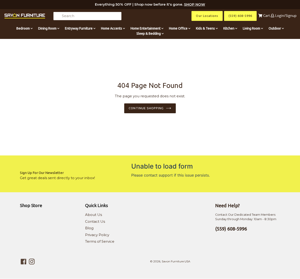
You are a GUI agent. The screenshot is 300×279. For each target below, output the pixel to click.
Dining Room (47, 28)
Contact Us (95, 221)
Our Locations (207, 15)
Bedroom (23, 28)
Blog (89, 228)
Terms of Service (99, 241)
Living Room (252, 28)
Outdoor (275, 28)
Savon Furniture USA (176, 261)
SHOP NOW (194, 4)
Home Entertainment (146, 28)
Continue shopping (146, 108)
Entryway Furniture (79, 28)
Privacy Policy (97, 235)
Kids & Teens (206, 28)
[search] (87, 16)
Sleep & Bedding (148, 33)
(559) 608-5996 (240, 15)
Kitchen (229, 28)
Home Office (178, 28)
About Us (93, 214)
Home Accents (112, 28)
